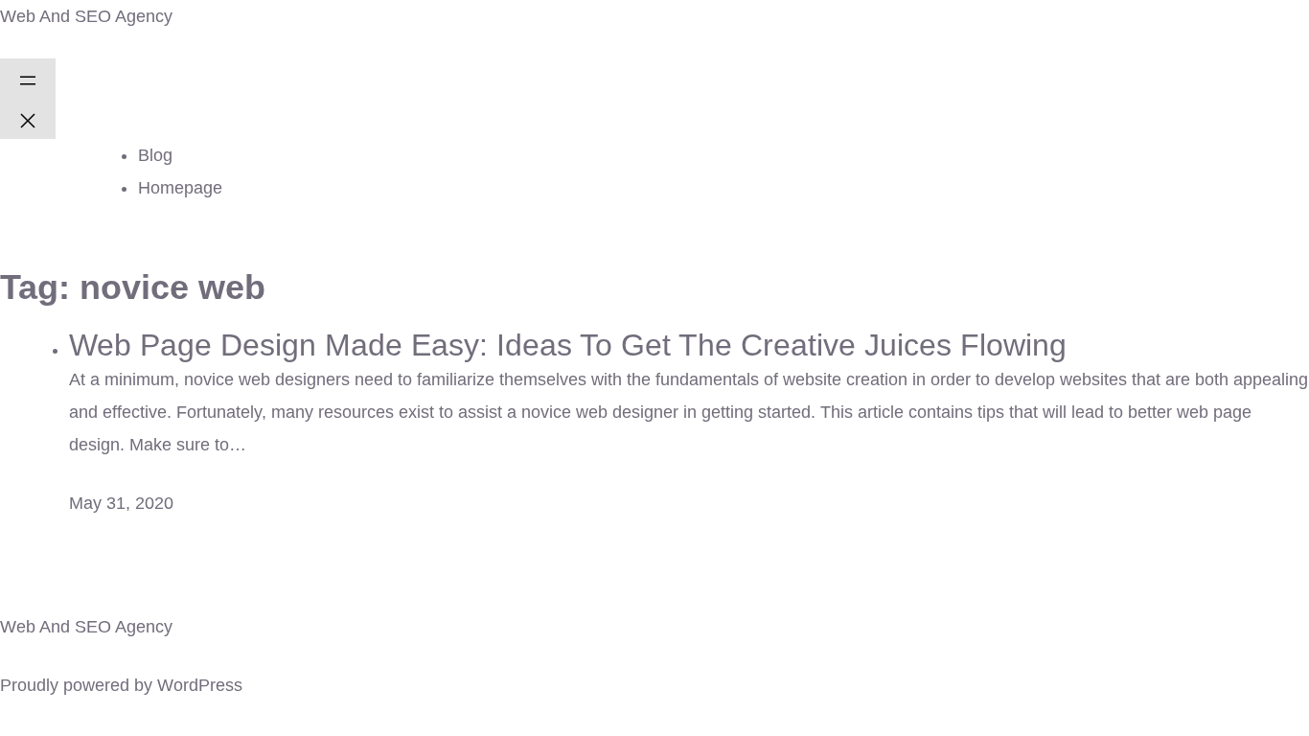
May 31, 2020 (121, 503)
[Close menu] (28, 119)
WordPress (199, 685)
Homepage (180, 187)
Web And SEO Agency (86, 16)
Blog (155, 155)
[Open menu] (28, 78)
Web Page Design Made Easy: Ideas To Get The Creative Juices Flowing (568, 345)
